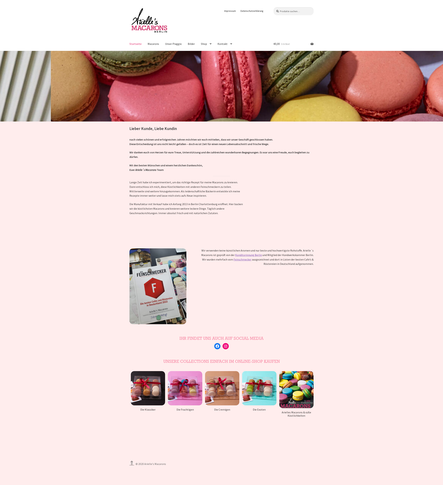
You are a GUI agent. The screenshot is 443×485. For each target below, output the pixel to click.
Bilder (191, 44)
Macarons (153, 44)
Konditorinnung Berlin (248, 255)
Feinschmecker (242, 259)
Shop (204, 44)
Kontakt (223, 44)
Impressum (230, 10)
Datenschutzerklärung (252, 10)
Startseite (135, 44)
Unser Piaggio (173, 44)
